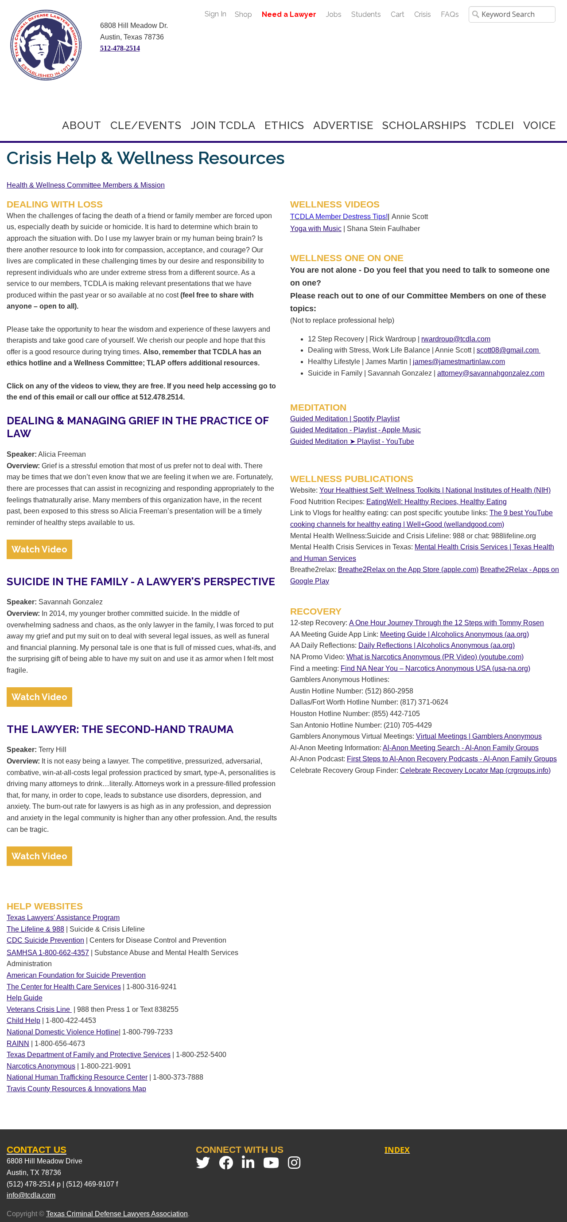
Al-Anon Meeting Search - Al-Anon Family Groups (461, 748)
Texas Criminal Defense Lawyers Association (117, 1214)
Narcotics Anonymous (41, 1066)
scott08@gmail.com (508, 350)
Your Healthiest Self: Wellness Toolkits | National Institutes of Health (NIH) (435, 490)
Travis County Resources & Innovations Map (76, 1089)
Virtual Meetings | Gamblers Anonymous (479, 736)
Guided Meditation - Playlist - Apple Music (355, 430)
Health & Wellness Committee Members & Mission (86, 185)
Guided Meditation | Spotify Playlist (345, 419)
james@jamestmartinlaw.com (459, 361)
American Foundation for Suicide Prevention (76, 975)
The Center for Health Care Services (64, 987)
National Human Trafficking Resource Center (77, 1077)
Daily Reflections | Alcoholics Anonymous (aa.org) (436, 645)
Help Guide (25, 998)
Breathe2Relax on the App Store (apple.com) (408, 569)
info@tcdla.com (31, 1195)
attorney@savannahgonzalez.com (490, 373)
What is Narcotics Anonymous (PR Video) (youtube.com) (435, 657)
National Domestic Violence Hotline (63, 1032)
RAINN (18, 1043)
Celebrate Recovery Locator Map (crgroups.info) (475, 770)
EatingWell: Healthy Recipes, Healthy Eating (436, 501)
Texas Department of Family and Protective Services (89, 1054)
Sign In (215, 14)
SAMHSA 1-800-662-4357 (48, 952)
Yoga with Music (316, 228)
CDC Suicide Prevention (45, 940)
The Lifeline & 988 (35, 929)
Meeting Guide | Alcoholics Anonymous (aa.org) (454, 634)
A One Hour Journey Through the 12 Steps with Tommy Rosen (446, 623)
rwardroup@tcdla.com (455, 339)
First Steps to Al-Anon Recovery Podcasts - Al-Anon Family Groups (452, 759)
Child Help (23, 1020)
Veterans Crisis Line (39, 1009)
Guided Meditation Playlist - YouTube (352, 441)
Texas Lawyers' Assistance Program (63, 917)
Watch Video (39, 549)
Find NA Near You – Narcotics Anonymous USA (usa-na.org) (435, 668)
